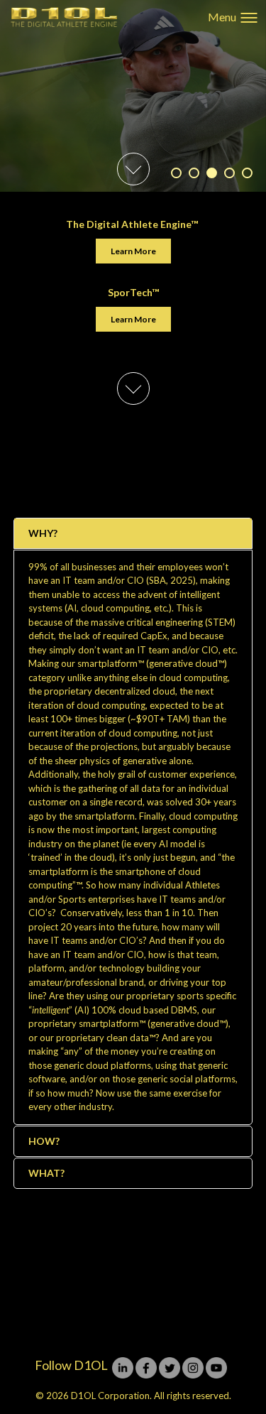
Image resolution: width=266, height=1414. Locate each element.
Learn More (133, 251)
